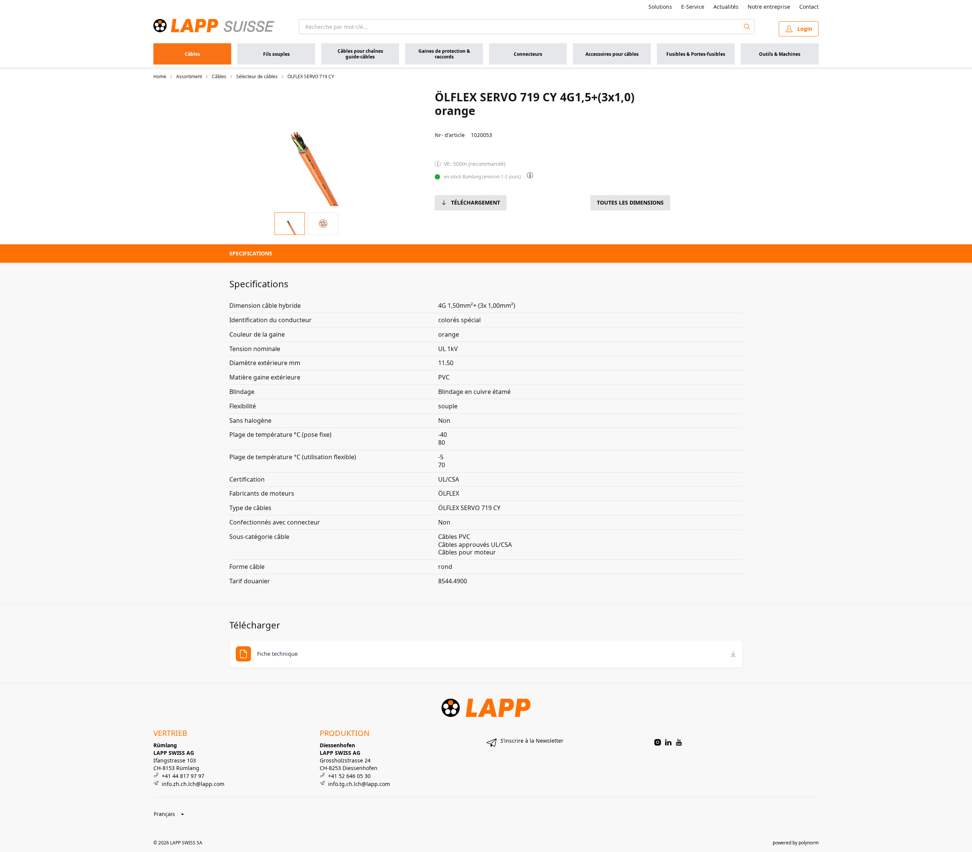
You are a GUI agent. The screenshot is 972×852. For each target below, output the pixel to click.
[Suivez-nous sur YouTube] (679, 742)
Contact (809, 6)
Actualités (725, 6)
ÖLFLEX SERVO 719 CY (310, 77)
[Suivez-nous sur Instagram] (657, 742)
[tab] (290, 223)
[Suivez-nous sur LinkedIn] (668, 742)
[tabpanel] (306, 148)
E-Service (692, 6)
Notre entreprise (769, 6)
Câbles (219, 77)
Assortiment (189, 77)
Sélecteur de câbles (257, 77)
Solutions (660, 6)
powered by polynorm (796, 842)
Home (159, 77)
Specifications (250, 253)
